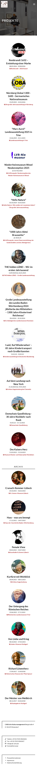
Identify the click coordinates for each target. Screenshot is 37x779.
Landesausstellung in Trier (19, 140)
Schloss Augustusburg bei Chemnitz (19, 389)
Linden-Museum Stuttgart (19, 644)
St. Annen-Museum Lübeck (19, 493)
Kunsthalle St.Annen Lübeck (19, 552)
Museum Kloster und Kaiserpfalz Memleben (19, 455)
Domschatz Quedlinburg (19, 425)
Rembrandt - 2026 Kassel (19, 68)
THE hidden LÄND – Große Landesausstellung (19, 275)
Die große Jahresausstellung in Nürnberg (19, 104)
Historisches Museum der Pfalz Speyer (19, 674)
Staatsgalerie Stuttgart (19, 703)
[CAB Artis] (4, 4)
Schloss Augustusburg (19, 582)
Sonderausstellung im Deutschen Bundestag (19, 356)
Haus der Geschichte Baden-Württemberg (19, 523)
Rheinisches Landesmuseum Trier (19, 615)
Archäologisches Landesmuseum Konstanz (19, 321)
